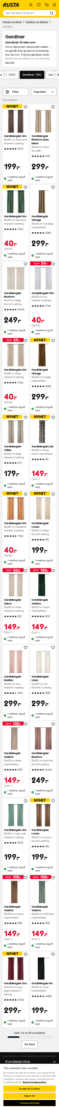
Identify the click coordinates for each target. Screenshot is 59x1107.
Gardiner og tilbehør (36, 22)
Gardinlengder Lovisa (40, 529)
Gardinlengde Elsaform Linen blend (40, 143)
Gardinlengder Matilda (14, 682)
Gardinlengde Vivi (41, 987)
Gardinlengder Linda (41, 682)
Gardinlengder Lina (15, 989)
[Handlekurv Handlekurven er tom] (46, 5)
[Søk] (52, 13)
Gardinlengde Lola (42, 450)
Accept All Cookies (29, 1088)
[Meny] (54, 5)
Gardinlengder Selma (14, 605)
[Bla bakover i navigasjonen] (4, 74)
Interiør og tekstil (12, 22)
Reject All (29, 1095)
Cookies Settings (29, 1103)
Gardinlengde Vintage (42, 222)
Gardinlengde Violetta (40, 605)
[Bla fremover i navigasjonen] (55, 74)
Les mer (9, 62)
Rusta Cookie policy (34, 1082)
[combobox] (26, 13)
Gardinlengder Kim (15, 220)
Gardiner (32, 75)
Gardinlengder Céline (14, 452)
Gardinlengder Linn (15, 139)
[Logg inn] (31, 5)
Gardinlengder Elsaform (12, 298)
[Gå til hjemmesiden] (11, 5)
